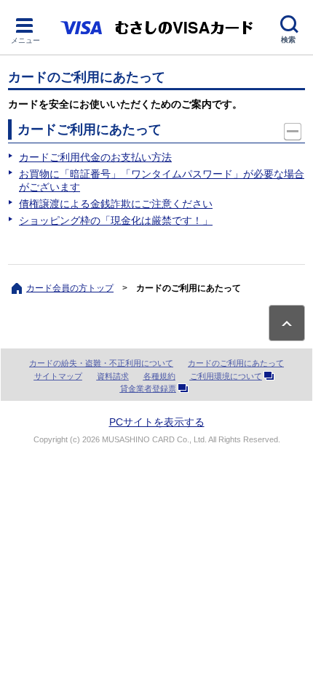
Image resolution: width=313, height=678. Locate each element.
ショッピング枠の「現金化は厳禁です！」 (116, 220)
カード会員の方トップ (70, 288)
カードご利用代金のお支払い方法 (95, 157)
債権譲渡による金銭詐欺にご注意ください (116, 204)
